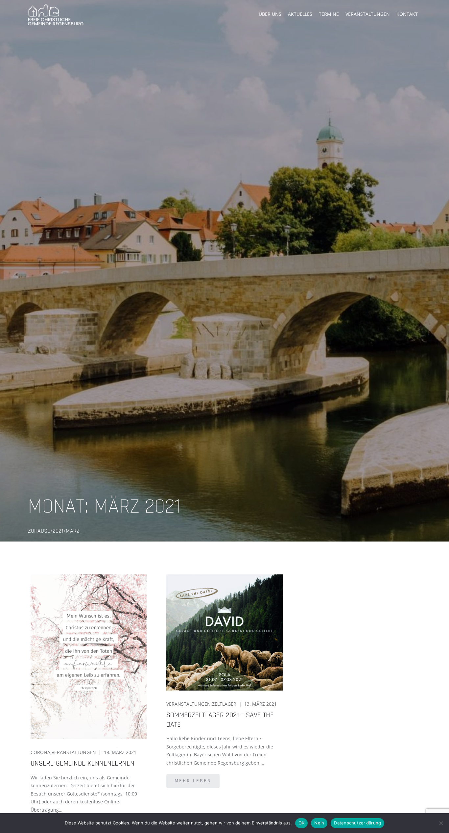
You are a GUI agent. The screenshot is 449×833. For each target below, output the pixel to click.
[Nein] (440, 823)
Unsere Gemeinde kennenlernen (82, 763)
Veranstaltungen (367, 14)
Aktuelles (300, 14)
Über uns (270, 14)
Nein (319, 822)
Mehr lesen (193, 780)
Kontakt (407, 14)
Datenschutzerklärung (357, 822)
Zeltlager (224, 704)
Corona (40, 752)
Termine (329, 14)
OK (301, 822)
